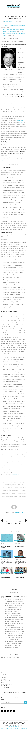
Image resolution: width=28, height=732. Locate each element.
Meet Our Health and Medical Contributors (19, 578)
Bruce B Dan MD (5, 489)
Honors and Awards (5, 687)
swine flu (21, 122)
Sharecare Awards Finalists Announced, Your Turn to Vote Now (6, 546)
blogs (24, 487)
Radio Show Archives (5, 685)
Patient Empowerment (17, 496)
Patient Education (6, 496)
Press (2, 676)
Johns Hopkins (16, 492)
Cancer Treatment (12, 490)
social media (23, 498)
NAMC (24, 493)
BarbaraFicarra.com (14, 726)
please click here (15, 474)
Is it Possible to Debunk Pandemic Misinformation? (14, 25)
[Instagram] (8, 711)
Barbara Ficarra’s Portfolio (6, 684)
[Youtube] (11, 711)
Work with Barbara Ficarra (6, 680)
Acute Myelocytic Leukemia (12, 487)
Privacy (9, 728)
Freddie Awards (8, 492)
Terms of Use (17, 728)
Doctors (8, 483)
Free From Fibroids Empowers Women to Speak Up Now (6, 562)
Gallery (2, 682)
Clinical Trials (21, 490)
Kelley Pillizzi (9, 596)
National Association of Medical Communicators (14, 495)
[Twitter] (5, 711)
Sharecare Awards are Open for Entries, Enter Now (20, 545)
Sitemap (3, 728)
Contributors (3, 679)
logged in (9, 657)
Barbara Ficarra (8, 21)
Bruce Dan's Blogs (22, 489)
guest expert (20, 120)
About (2, 672)
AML (21, 487)
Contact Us (3, 674)
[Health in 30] (14, 5)
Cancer (4, 483)
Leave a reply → (14, 592)
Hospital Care (13, 484)
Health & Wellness (15, 483)
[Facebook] (2, 711)
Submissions (3, 677)
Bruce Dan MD (13, 489)
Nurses (18, 484)
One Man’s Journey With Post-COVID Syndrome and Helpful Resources (20, 562)
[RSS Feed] (14, 711)
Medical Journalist (17, 493)
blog (20, 103)
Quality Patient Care (14, 498)
